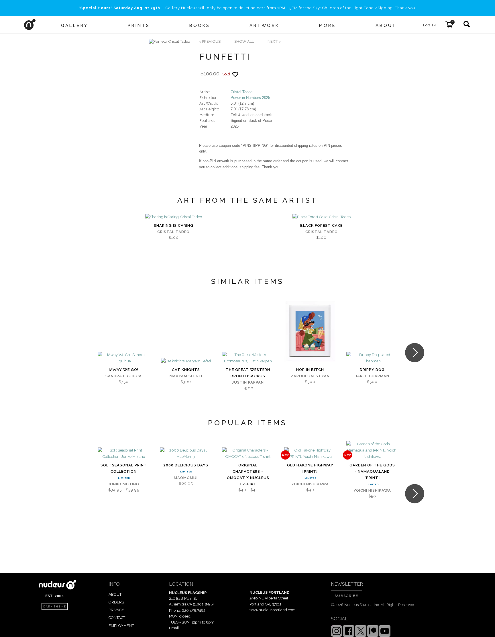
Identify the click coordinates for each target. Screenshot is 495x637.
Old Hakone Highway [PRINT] (310, 468)
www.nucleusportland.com (273, 610)
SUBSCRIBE (346, 596)
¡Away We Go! (123, 370)
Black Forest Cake (321, 225)
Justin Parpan (248, 382)
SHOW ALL (244, 41)
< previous (210, 41)
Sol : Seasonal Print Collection (124, 468)
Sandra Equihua (123, 376)
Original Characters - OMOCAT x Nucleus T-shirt (248, 474)
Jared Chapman (372, 376)
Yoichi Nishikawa (310, 484)
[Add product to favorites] (235, 74)
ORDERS (116, 602)
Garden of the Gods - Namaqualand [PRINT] (372, 471)
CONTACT (117, 617)
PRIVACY (116, 610)
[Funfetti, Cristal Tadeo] (169, 41)
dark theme (54, 606)
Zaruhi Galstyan (310, 376)
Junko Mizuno (123, 484)
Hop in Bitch (310, 370)
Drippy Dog (372, 370)
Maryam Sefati (186, 376)
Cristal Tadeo (241, 92)
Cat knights (186, 370)
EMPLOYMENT (121, 626)
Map (209, 604)
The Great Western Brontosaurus (248, 373)
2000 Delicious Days (185, 465)
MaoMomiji (186, 478)
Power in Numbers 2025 (250, 97)
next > (274, 41)
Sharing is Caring (173, 225)
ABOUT (115, 594)
